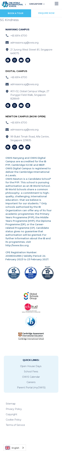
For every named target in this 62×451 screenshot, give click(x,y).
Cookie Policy (13, 419)
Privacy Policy (14, 409)
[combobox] (14, 448)
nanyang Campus (17, 29)
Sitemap (11, 403)
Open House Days (30, 366)
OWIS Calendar (31, 376)
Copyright (11, 414)
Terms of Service (15, 425)
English (15, 448)
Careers (31, 382)
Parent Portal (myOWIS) (31, 387)
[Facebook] (7, 60)
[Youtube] (21, 60)
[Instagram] (14, 60)
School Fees (31, 371)
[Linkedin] (27, 60)
